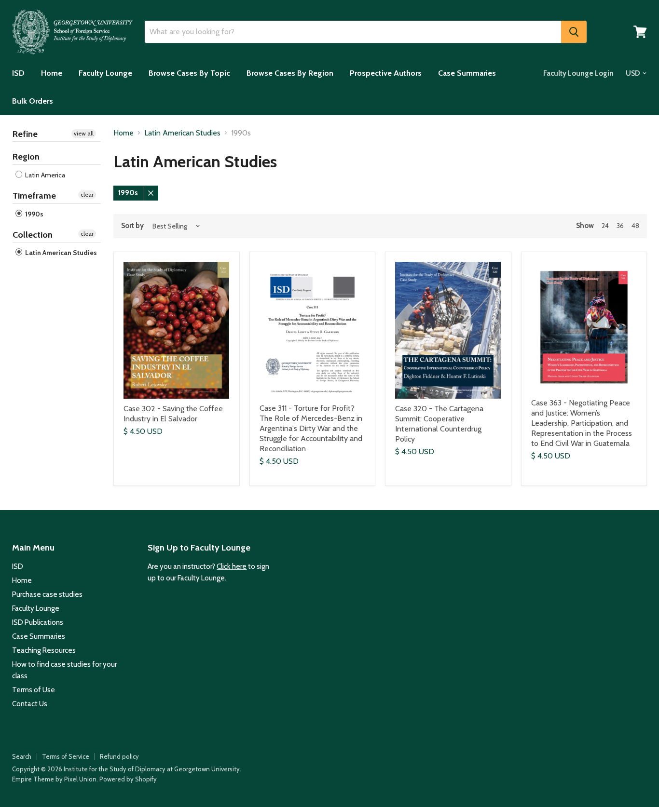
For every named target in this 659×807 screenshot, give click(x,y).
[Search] (574, 32)
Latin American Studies (60, 252)
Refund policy (119, 756)
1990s (33, 214)
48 (635, 225)
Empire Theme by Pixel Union (54, 779)
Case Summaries (467, 73)
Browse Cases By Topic (189, 73)
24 (605, 225)
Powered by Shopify (128, 779)
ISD (18, 73)
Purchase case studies (47, 594)
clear (87, 194)
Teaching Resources (44, 650)
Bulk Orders (32, 101)
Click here (232, 566)
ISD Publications (37, 622)
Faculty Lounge (105, 73)
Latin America (44, 175)
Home (51, 73)
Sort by (132, 226)
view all (84, 133)
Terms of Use (33, 690)
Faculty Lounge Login (578, 73)
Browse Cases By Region (290, 73)
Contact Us (29, 703)
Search (21, 756)
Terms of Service (65, 756)
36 (620, 225)
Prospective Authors (386, 73)
